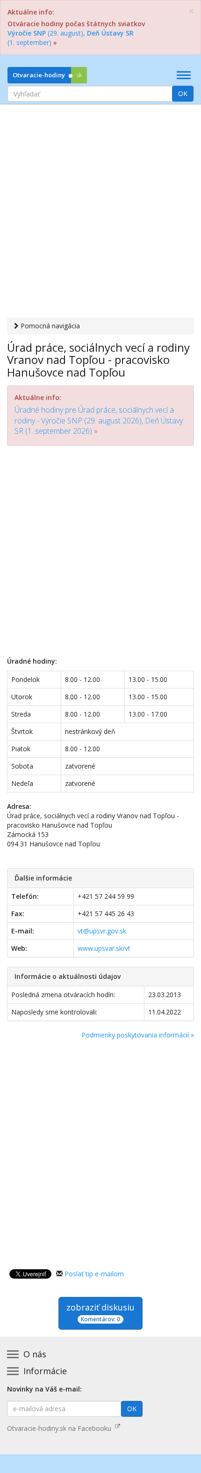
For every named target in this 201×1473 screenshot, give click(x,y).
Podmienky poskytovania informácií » (137, 1034)
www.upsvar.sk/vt (104, 948)
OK (182, 93)
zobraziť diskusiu (100, 1312)
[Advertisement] (100, 212)
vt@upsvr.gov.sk (102, 930)
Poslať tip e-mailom (94, 1273)
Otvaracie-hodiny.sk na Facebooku (61, 1428)
